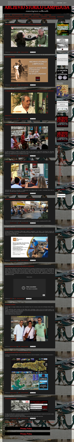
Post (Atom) (11, 424)
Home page (29, 422)
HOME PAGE (7, 14)
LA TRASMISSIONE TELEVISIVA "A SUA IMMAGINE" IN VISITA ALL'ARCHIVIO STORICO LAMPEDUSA (29, 91)
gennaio (60, 175)
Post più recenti (9, 422)
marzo (60, 172)
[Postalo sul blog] (31, 52)
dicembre (60, 158)
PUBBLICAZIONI (47, 14)
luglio (60, 167)
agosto (60, 166)
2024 (59, 149)
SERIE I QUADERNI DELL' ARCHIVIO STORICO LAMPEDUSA (17, 16)
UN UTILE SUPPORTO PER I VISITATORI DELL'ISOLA (18, 352)
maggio (60, 169)
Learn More (59, 2)
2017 (59, 178)
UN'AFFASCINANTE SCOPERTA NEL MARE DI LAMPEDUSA (19, 266)
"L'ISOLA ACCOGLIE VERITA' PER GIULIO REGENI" (17, 124)
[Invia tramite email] (30, 52)
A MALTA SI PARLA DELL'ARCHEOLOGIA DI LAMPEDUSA (19, 229)
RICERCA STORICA (35, 16)
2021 (59, 153)
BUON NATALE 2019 (10, 56)
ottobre (60, 164)
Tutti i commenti (61, 196)
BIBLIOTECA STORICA (38, 14)
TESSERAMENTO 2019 (10, 398)
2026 (59, 146)
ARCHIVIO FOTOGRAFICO (17, 14)
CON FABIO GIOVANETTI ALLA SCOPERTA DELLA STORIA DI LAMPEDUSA (23, 24)
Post (59, 194)
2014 (59, 183)
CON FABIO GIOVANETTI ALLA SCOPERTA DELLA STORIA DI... (64, 160)
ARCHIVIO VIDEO (28, 14)
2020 (59, 155)
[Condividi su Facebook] (34, 52)
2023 (59, 150)
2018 (59, 177)
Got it (64, 2)
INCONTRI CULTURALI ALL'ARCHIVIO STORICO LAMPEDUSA (20, 199)
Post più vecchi (50, 422)
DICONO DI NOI (60, 16)
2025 (59, 147)
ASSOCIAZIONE (52, 16)
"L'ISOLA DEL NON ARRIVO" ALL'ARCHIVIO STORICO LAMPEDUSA (21, 161)
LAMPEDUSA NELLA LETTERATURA (12, 18)
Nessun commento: (25, 52)
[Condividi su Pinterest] (35, 52)
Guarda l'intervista (8, 115)
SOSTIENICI (23, 18)
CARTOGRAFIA (44, 16)
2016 (59, 180)
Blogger (49, 439)
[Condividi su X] (32, 52)
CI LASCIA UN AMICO (10, 304)
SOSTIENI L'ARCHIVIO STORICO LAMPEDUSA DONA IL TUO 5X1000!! (42, 18)
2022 (59, 152)
